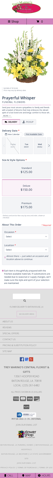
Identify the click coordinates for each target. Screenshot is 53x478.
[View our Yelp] (31, 360)
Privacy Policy (8, 467)
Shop (15, 21)
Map (27, 475)
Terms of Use (45, 467)
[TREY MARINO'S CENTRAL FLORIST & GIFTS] (26, 14)
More (5, 115)
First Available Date (34, 134)
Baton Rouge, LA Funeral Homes (17, 445)
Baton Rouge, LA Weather (14, 454)
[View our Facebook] (22, 360)
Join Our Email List (26, 424)
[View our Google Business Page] (26, 360)
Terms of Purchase (27, 467)
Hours (45, 475)
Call (9, 475)
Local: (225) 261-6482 (26, 385)
